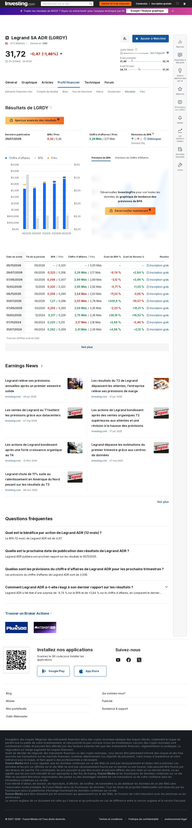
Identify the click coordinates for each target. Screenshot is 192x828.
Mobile (10, 701)
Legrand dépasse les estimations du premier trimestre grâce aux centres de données (119, 450)
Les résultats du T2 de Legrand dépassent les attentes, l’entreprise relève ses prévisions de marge (118, 386)
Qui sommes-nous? (113, 693)
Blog (9, 693)
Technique (92, 82)
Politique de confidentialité (143, 819)
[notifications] (177, 3)
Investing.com (13, 396)
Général (11, 82)
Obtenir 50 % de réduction (115, 3)
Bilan (65, 91)
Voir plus (87, 347)
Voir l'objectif (157, 53)
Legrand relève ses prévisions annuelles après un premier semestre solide (33, 386)
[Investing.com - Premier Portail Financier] (20, 3)
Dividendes (114, 91)
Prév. (142, 91)
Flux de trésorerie (82, 91)
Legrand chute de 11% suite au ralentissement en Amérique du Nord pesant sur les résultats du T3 (32, 479)
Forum (109, 82)
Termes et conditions (110, 819)
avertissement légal (176, 819)
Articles (47, 82)
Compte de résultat (47, 91)
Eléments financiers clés (18, 91)
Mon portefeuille (16, 708)
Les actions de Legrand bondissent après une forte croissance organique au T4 (33, 450)
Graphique (29, 82)
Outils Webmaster (17, 716)
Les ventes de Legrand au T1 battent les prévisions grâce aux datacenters (33, 412)
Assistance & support (115, 708)
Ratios (99, 91)
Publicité (107, 701)
